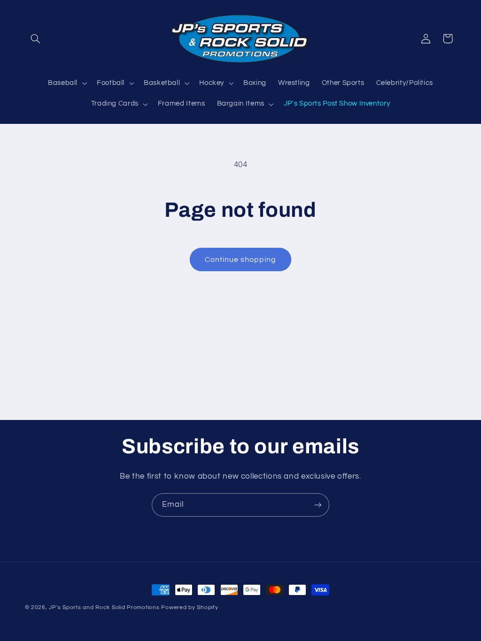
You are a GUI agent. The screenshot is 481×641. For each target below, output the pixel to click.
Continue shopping (241, 259)
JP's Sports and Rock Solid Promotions (104, 607)
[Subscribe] (318, 504)
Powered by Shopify (189, 607)
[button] (36, 38)
